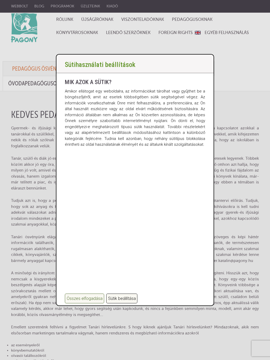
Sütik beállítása (122, 298)
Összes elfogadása (85, 298)
